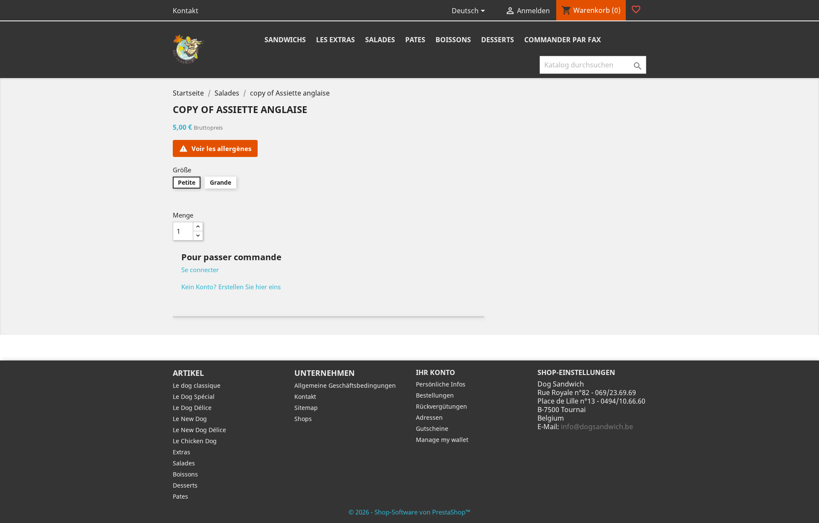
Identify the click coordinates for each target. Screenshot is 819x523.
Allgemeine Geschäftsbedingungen (345, 385)
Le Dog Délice (192, 408)
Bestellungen (435, 395)
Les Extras (335, 39)
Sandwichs (285, 39)
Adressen (429, 417)
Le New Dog (190, 419)
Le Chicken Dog (195, 441)
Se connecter (200, 269)
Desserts (497, 39)
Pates (415, 39)
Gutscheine (432, 428)
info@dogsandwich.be (597, 426)
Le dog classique (197, 385)
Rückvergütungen (441, 406)
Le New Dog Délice (199, 430)
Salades (380, 39)
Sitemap (306, 408)
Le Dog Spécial (194, 396)
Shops (303, 419)
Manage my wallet (442, 440)
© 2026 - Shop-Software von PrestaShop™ (409, 512)
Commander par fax (562, 39)
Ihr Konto (435, 372)
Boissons (453, 39)
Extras (181, 452)
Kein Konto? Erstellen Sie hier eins (231, 286)
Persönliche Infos (440, 384)
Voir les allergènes (215, 148)
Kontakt (185, 10)
